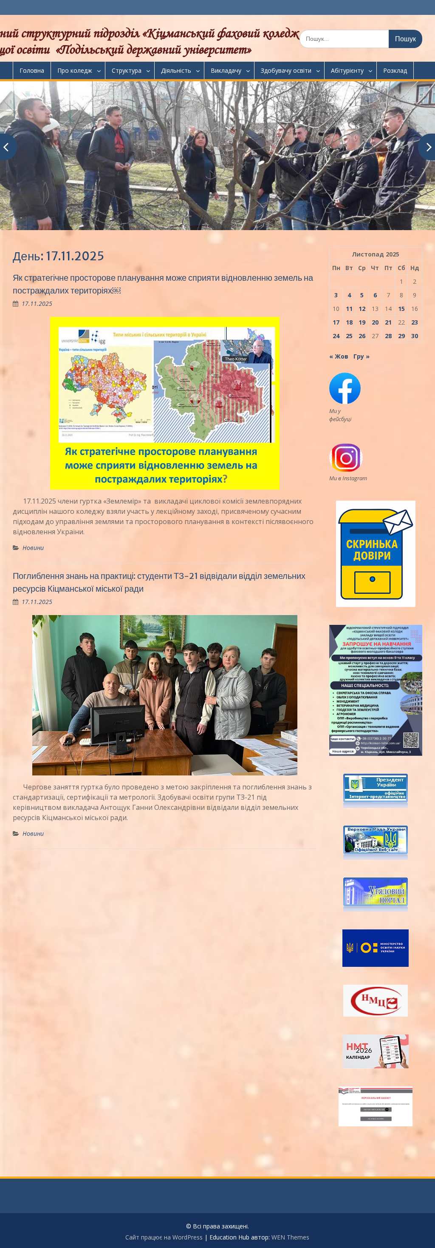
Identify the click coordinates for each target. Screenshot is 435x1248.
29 (401, 336)
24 (336, 336)
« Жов (338, 356)
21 (388, 322)
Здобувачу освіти (286, 70)
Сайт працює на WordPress (164, 1237)
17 (336, 322)
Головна (32, 70)
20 (375, 322)
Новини (33, 548)
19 (362, 322)
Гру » (361, 356)
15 (401, 309)
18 (349, 322)
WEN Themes (290, 1237)
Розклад (395, 70)
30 (414, 336)
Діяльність (176, 70)
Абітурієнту (347, 70)
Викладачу (226, 70)
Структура (126, 70)
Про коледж (74, 70)
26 (362, 336)
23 (414, 322)
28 (388, 336)
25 (349, 336)
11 (349, 309)
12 (362, 309)
